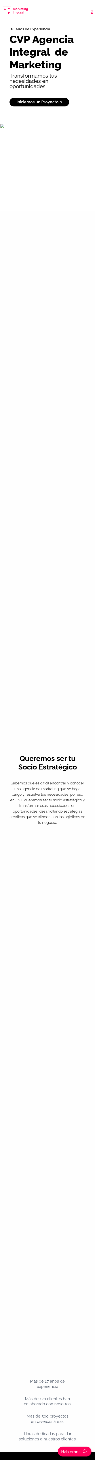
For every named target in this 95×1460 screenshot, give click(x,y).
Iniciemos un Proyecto (38, 102)
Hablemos (74, 1451)
